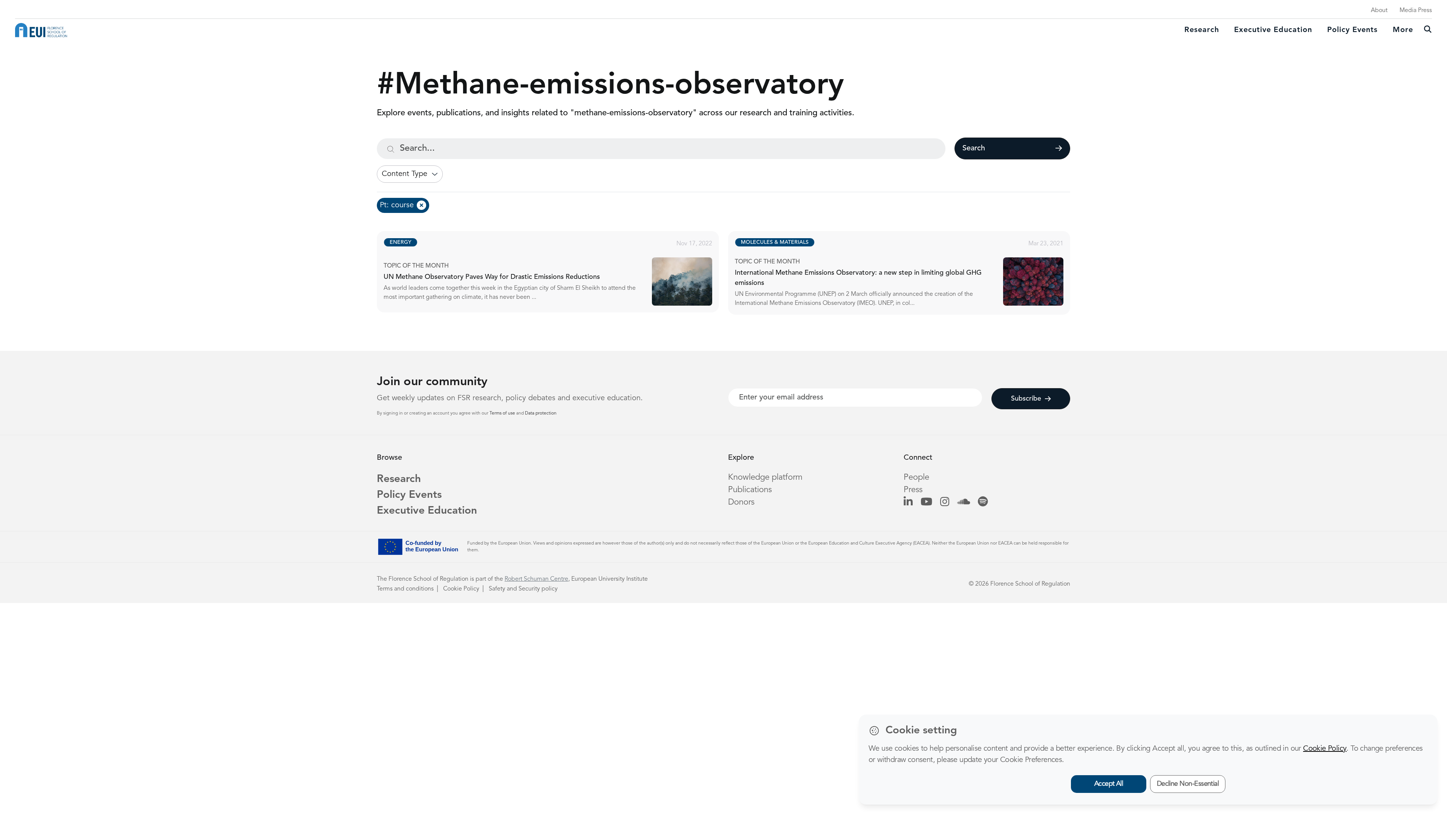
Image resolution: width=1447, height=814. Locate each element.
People (916, 477)
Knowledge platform (765, 477)
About (1379, 11)
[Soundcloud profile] (963, 502)
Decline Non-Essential (1188, 783)
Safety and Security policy (523, 589)
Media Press (1416, 11)
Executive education (1273, 30)
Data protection (541, 413)
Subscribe (1026, 398)
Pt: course (397, 205)
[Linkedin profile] (908, 502)
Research (1201, 30)
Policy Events (1352, 30)
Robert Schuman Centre (536, 579)
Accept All (1108, 783)
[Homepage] (41, 30)
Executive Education (427, 511)
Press (913, 490)
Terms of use (502, 413)
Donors (741, 502)
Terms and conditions (405, 589)
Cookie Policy (461, 589)
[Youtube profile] (926, 502)
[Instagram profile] (944, 502)
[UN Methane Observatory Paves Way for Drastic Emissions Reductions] (555, 271)
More (1403, 30)
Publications (750, 490)
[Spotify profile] (983, 502)
